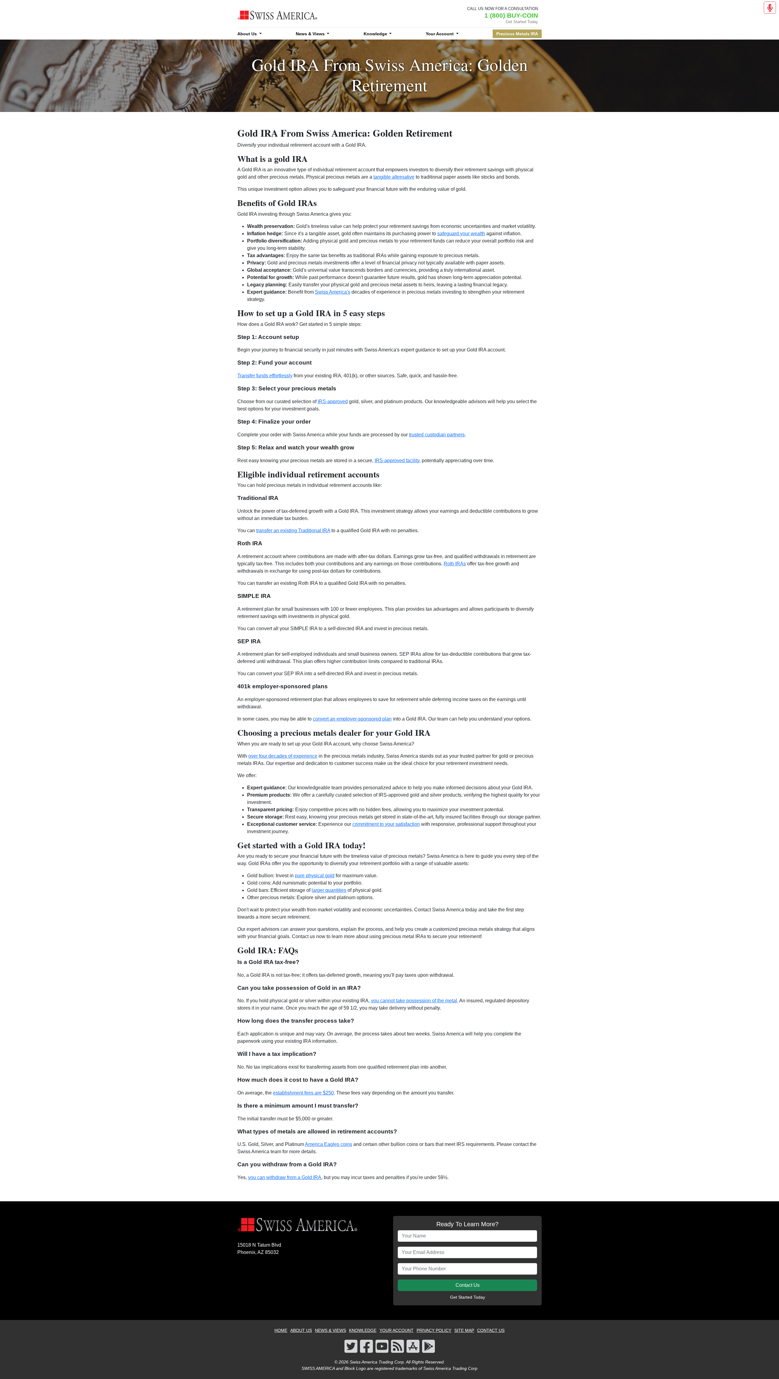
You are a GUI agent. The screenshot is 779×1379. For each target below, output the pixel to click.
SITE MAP (464, 1330)
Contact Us (468, 1285)
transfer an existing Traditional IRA (293, 530)
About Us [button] (247, 33)
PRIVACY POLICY (434, 1330)
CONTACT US (491, 1330)
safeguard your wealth (461, 233)
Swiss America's (332, 292)
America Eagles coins (328, 1144)
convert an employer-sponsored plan (352, 718)
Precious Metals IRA (517, 33)
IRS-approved (333, 401)
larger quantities (329, 890)
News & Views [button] (311, 33)
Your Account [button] (440, 33)
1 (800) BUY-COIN (511, 15)
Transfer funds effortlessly (264, 375)
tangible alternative (393, 177)
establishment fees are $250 (303, 1092)
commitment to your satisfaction (386, 824)
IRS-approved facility (397, 460)
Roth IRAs (455, 563)
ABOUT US (301, 1330)
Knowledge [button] (376, 33)
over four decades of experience (282, 756)
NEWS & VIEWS (330, 1330)
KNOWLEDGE (362, 1330)
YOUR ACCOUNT (396, 1330)
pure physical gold (314, 875)
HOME (280, 1330)
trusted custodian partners (437, 434)
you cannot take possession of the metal (414, 1000)
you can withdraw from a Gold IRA (284, 1177)
